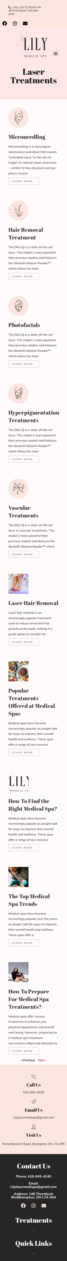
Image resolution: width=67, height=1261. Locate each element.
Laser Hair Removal (33, 603)
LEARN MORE (22, 181)
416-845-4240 (33, 1092)
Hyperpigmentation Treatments (33, 416)
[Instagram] (15, 23)
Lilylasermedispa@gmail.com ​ (33, 1187)
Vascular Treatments (23, 511)
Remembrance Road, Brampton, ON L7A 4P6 (33, 1144)
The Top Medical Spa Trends (29, 900)
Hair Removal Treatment (25, 233)
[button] (55, 53)
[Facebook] (4, 23)
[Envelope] (25, 23)
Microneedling (26, 136)
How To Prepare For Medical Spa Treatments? (28, 998)
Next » (42, 1060)
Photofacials (24, 325)
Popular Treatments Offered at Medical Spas (31, 702)
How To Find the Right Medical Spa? (32, 804)
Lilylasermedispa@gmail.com (33, 1117)
